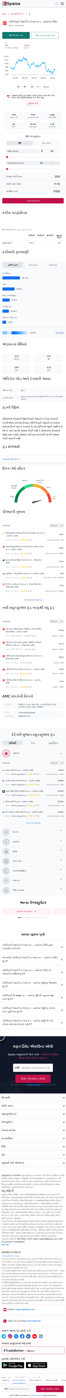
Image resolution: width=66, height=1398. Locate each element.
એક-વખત (46, 143)
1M (18, 87)
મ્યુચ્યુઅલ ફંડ (17, 13)
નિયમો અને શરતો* (34, 1084)
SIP (19, 143)
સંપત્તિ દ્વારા (53, 265)
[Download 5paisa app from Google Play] (13, 1366)
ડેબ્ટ (33, 742)
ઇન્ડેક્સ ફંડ (19, 25)
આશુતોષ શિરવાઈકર (11, 459)
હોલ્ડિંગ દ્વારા (13, 265)
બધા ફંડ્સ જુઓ (32, 823)
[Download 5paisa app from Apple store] (36, 1366)
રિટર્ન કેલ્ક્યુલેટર (19, 1380)
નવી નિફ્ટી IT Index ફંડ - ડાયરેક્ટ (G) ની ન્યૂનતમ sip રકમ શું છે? (27, 997)
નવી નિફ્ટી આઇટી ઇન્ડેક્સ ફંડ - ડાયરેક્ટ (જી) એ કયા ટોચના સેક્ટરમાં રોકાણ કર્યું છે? (27, 1022)
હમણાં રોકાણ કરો (33, 201)
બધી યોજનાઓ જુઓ (32, 600)
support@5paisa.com (25, 1309)
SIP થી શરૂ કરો (16, 35)
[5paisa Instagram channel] (10, 1336)
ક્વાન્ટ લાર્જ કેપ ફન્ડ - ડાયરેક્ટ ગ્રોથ (19, 770)
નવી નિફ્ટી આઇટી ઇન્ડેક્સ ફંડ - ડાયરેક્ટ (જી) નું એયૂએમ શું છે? (29, 984)
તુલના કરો (33, 103)
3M (24, 87)
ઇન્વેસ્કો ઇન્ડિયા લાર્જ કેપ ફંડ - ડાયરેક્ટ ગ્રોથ (22, 780)
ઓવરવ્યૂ (5, 1380)
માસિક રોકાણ (12, 151)
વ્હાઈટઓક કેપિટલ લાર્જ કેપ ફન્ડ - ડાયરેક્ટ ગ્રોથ (24, 791)
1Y (38, 87)
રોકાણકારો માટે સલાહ (11, 1256)
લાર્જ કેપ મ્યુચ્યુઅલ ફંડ (19, 774)
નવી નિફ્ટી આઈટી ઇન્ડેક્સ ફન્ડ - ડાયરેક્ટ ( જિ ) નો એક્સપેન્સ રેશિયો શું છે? (26, 972)
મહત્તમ (46, 87)
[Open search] (56, 4)
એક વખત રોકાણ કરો (44, 35)
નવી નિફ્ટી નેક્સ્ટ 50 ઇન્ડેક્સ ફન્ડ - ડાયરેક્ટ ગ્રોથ (25, 669)
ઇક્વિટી (12, 742)
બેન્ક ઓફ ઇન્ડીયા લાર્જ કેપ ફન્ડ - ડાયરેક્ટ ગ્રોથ (24, 812)
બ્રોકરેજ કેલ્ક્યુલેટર (24, 911)
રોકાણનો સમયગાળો (15, 163)
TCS (4, 284)
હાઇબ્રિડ (53, 742)
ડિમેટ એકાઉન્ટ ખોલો (33, 1078)
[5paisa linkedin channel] (28, 1336)
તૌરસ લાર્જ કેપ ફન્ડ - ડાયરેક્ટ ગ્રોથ (19, 801)
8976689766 (34, 1321)
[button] (19, 917)
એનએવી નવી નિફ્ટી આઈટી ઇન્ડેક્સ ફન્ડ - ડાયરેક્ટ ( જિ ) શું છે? (29, 959)
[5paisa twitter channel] (16, 1336)
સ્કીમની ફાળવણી (51, 1380)
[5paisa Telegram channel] (4, 1336)
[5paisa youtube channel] (34, 1336)
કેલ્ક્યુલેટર (7, 1121)
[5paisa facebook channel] (22, 1336)
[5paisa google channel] (40, 1336)
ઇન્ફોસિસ (6, 273)
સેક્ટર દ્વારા (33, 265)
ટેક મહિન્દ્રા (7, 306)
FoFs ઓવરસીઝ (17, 636)
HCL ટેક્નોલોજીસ (9, 295)
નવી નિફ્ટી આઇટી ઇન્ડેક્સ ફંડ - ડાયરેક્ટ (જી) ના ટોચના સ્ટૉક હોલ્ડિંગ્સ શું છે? (28, 1010)
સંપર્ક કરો (5, 1245)
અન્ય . (11, 25)
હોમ (4, 13)
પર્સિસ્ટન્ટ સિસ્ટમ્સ (9, 317)
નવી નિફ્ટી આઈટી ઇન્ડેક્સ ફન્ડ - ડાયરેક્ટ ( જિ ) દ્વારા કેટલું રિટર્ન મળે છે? (27, 946)
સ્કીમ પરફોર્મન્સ (35, 1380)
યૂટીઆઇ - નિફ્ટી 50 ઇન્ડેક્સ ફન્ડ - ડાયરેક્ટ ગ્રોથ (25, 573)
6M (32, 87)
